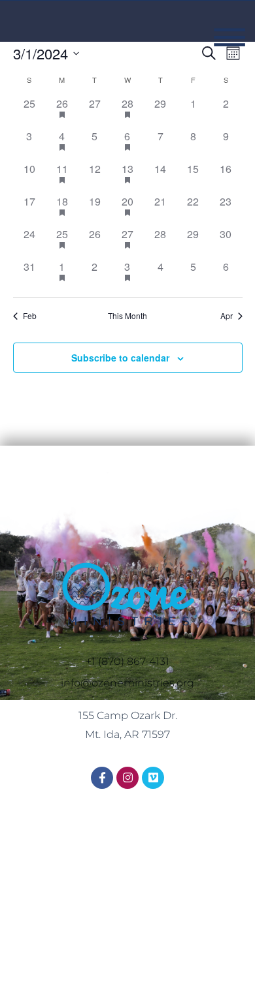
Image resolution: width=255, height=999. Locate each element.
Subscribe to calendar (120, 357)
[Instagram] (127, 778)
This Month (127, 316)
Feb (30, 316)
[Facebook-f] (102, 778)
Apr (226, 316)
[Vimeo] (153, 778)
